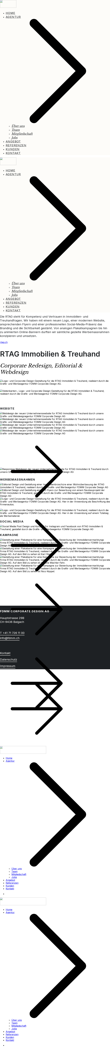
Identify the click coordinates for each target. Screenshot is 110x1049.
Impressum (7, 666)
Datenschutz (8, 659)
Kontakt (5, 653)
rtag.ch (4, 342)
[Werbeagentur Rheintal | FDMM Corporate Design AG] (23, 752)
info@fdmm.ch (9, 638)
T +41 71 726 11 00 (12, 633)
